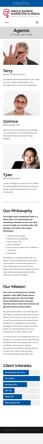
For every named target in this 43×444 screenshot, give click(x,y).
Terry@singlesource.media (21, 4)
